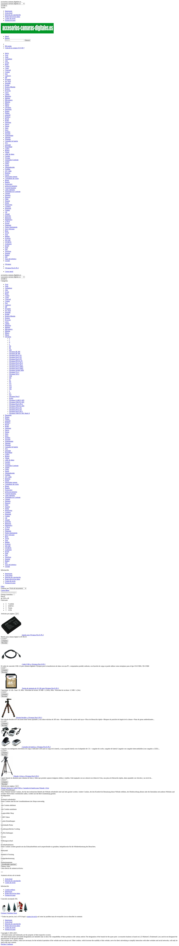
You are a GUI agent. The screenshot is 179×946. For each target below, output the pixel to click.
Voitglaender (9, 441)
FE (10, 346)
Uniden (7, 516)
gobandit (8, 451)
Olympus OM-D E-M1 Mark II (19, 413)
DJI (6, 563)
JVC (6, 449)
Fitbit (6, 505)
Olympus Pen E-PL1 (16, 411)
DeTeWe (8, 522)
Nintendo (8, 531)
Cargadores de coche (12, 484)
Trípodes (8, 445)
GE (6, 518)
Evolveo (7, 544)
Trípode (3, 788)
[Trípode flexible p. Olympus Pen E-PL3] (8, 717)
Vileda (7, 458)
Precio (3, 596)
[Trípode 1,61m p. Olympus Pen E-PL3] (7, 776)
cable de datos (9, 460)
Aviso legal (8, 13)
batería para (35, 788)
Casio (7, 297)
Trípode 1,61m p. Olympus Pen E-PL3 (26, 776)
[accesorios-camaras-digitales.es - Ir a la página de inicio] (27, 33)
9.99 (4, 598)
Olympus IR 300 (14, 352)
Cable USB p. (18, 788)
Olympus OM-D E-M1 (16, 402)
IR (10, 348)
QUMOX (8, 548)
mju (10, 350)
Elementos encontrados (9, 592)
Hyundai (8, 309)
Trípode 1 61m (44, 788)
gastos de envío (32, 916)
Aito (6, 290)
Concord (8, 299)
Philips (7, 419)
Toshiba (7, 437)
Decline (3, 944)
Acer (6, 284)
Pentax (7, 417)
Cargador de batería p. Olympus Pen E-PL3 (36, 747)
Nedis (10, 608)
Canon (7, 295)
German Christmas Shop (9, 913)
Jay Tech (8, 310)
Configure (9, 944)
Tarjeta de (9, 788)
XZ (10, 395)
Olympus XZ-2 (14, 374)
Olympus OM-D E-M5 (16, 406)
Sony (6, 436)
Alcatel (7, 520)
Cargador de (27, 788)
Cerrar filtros (5, 590)
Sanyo (7, 430)
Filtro (2, 586)
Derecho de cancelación (13, 15)
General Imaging (10, 494)
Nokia (7, 508)
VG (10, 385)
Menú (7, 36)
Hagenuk (8, 514)
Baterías (7, 479)
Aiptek (7, 467)
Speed (7, 471)
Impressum (8, 11)
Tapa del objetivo (10, 565)
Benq (6, 294)
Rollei (7, 426)
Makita (7, 542)
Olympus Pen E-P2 (15, 409)
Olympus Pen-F (14, 396)
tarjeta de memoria (11, 492)
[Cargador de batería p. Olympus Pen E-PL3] (11, 747)
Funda (7, 480)
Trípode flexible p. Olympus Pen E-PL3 (29, 717)
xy (10, 393)
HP (6, 307)
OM (10, 376)
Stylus (11, 398)
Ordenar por (5, 588)
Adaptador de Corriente (12, 497)
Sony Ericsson (9, 535)
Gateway (8, 305)
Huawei (7, 503)
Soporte (7, 559)
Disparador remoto (11, 482)
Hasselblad (8, 452)
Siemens (7, 501)
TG (10, 383)
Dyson (7, 529)
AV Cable (8, 477)
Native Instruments (11, 533)
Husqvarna (8, 510)
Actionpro (8, 550)
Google (7, 566)
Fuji (6, 303)
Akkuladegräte (10, 473)
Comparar (4, 641)
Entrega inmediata (7, 594)
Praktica (7, 423)
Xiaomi (7, 507)
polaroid (7, 421)
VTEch (7, 527)
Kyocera (8, 320)
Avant (7, 292)
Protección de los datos (12, 17)
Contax (7, 301)
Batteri (7, 561)
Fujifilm (7, 475)
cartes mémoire (10, 495)
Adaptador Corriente (11, 466)
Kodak (7, 314)
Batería (7, 488)
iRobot (7, 456)
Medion (7, 327)
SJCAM (7, 546)
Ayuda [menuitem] (11, 14)
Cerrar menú (9, 271)
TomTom (8, 557)
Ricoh (7, 424)
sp (10, 380)
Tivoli (7, 538)
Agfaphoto (8, 288)
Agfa (6, 286)
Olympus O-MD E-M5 (16, 400)
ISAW (7, 551)
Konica (7, 318)
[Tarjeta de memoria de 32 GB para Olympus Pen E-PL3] (11, 688)
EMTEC (11, 606)
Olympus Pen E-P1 (15, 408)
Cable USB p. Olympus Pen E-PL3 (33, 664)
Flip (6, 555)
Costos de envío (10, 18)
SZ (10, 381)
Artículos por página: (8, 614)
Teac (6, 540)
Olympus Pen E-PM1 (16, 366)
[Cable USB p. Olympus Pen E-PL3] (11, 664)
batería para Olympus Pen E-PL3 (33, 635)
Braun (7, 486)
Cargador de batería (11, 447)
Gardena (8, 512)
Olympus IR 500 (14, 353)
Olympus (8, 337)
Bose (6, 537)
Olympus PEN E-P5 (15, 361)
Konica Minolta (10, 316)
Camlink (11, 604)
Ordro (7, 469)
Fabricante (4, 600)
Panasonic (8, 415)
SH (10, 378)
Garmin (7, 462)
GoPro (7, 454)
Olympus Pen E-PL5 (16, 365)
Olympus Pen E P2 (15, 357)
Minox (7, 333)
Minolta (7, 331)
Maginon (8, 325)
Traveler (7, 439)
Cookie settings (10, 890)
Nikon (7, 335)
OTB (10, 610)
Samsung (8, 428)
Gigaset (7, 499)
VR (10, 389)
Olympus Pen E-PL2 (16, 404)
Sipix (6, 434)
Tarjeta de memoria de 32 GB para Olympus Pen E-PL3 (40, 688)
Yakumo (7, 443)
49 (8, 598)
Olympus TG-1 (14, 372)
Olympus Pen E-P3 (15, 359)
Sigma (7, 432)
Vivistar (7, 464)
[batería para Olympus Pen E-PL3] (11, 635)
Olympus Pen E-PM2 (16, 368)
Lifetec (7, 324)
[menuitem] (91, 11)
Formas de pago (10, 20)
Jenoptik (7, 312)
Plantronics (8, 525)
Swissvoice (8, 490)
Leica (7, 322)
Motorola (8, 523)
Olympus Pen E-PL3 (16, 363)
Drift (6, 553)
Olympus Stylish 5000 (16, 370)
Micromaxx (9, 329)
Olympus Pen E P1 (15, 355)
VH (10, 387)
